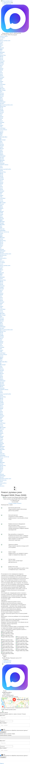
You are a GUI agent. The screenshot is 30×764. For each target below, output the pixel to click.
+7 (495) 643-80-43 (6, 2)
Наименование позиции (5, 735)
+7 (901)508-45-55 (6, 4)
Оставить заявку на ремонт (15, 503)
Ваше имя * (2, 715)
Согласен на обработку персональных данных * (14, 730)
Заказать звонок (4, 36)
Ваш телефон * (3, 722)
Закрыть (2, 763)
